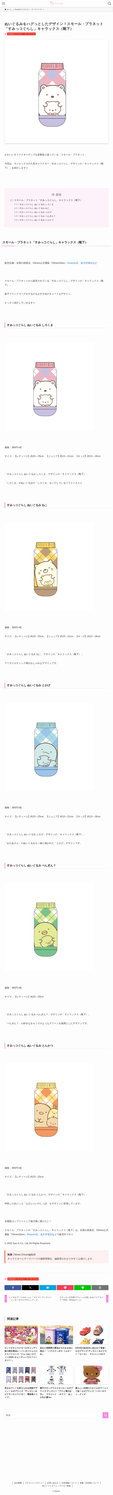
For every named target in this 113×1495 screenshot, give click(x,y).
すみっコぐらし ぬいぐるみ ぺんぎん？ (37, 216)
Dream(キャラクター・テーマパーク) (21, 34)
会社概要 (18, 1483)
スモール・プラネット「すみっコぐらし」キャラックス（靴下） (48, 200)
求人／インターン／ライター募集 (56, 1486)
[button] (13, 1287)
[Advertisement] (57, 1443)
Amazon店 (72, 263)
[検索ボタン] (109, 3)
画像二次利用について (89, 1483)
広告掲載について (69, 1483)
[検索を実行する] (105, 1415)
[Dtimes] (56, 3)
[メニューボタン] (3, 3)
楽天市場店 (86, 263)
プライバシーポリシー (34, 1483)
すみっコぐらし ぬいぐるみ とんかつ (36, 220)
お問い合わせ (52, 1483)
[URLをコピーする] (100, 1287)
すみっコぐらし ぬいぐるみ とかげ (35, 212)
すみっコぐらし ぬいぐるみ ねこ (34, 208)
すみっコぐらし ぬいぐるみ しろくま (36, 204)
